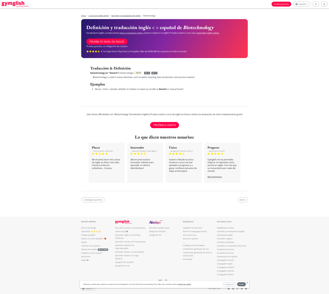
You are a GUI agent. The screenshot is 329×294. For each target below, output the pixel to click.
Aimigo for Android (157, 231)
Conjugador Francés (225, 260)
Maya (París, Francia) (217, 151)
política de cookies (184, 284)
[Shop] (316, 4)
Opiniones (85, 231)
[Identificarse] (324, 4)
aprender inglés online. (208, 33)
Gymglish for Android (124, 262)
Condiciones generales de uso (196, 249)
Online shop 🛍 (121, 231)
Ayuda (84, 242)
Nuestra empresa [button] (88, 222)
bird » (243, 199)
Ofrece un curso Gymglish (92, 238)
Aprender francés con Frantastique (130, 241)
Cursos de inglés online (99, 15)
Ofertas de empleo (94, 249)
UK (148, 73)
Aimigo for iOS (155, 235)
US (156, 73)
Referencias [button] (188, 222)
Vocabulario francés (225, 249)
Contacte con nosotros (90, 246)
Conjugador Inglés (225, 263)
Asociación (85, 256)
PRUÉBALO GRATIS (164, 125)
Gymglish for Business (192, 228)
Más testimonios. (215, 177)
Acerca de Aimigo (88, 228)
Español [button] (302, 4)
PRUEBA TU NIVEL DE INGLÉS (107, 41)
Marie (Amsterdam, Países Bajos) (144, 151)
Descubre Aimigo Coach (159, 228)
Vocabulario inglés (225, 235)
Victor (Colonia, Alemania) (103, 151)
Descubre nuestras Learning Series (130, 228)
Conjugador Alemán (225, 271)
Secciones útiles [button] (224, 222)
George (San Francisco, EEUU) (181, 151)
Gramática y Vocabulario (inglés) (231, 231)
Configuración (230, 284)
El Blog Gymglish (88, 235)
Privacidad (187, 259)
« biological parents (92, 199)
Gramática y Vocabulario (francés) (231, 246)
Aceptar (241, 284)
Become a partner (190, 238)
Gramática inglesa (224, 238)
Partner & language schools (195, 231)
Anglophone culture (225, 228)
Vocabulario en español (227, 256)
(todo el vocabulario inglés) (131, 33)
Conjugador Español (225, 267)
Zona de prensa (190, 235)
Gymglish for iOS (122, 266)
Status (84, 260)
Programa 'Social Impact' (91, 253)
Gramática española (225, 242)
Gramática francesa (225, 253)
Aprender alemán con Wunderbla (129, 252)
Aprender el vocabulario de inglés (126, 15)
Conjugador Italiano (225, 274)
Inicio (83, 15)
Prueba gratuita (281, 4)
